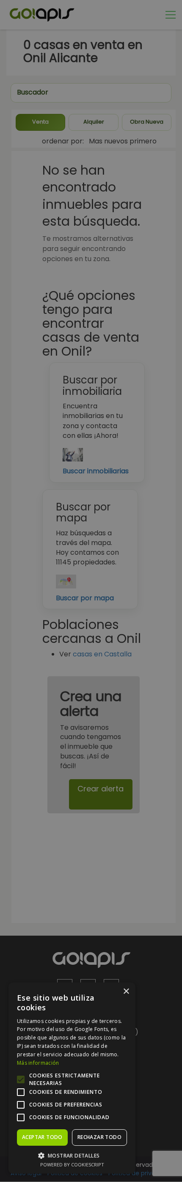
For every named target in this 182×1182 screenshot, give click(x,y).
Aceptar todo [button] (42, 1137)
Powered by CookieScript (72, 1164)
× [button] (126, 991)
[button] (72, 1155)
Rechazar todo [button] (99, 1137)
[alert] (91, 591)
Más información (38, 1062)
